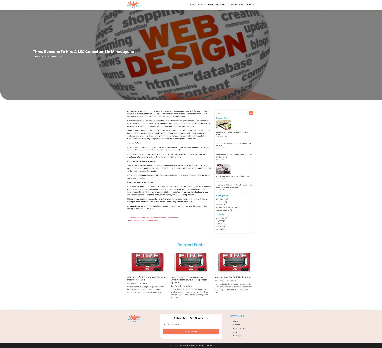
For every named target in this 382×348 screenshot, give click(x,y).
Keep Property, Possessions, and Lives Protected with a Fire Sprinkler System (189, 280)
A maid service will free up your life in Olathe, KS (233, 176)
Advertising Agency (223, 210)
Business (202, 4)
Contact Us (245, 4)
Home (193, 4)
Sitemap (209, 345)
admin (37, 56)
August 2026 (220, 218)
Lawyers (233, 4)
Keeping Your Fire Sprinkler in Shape (233, 277)
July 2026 (219, 221)
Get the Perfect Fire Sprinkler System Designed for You (146, 278)
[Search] (251, 113)
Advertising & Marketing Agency (227, 207)
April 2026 (219, 229)
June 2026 (219, 224)
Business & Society (217, 4)
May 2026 (219, 226)
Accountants (220, 199)
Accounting (220, 202)
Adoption (219, 205)
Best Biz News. (188, 345)
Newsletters (57, 56)
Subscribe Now (191, 331)
